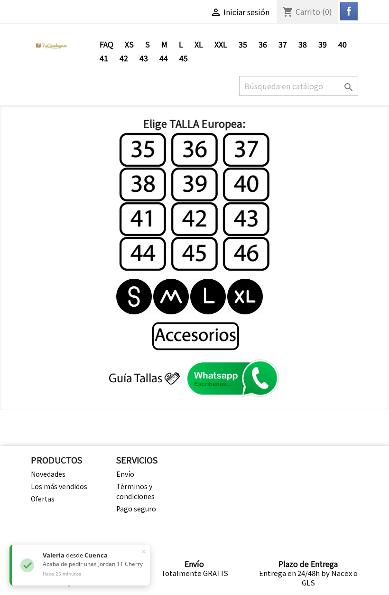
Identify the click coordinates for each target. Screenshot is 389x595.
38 (302, 44)
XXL (220, 44)
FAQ (106, 44)
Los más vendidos (59, 486)
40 (342, 44)
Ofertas (43, 498)
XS (129, 44)
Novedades (48, 474)
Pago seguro (136, 508)
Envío (125, 474)
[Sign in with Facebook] (349, 11)
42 (124, 58)
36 (263, 44)
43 (143, 58)
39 (322, 44)
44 (163, 58)
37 (282, 44)
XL (198, 44)
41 (104, 58)
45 (183, 58)
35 (243, 44)
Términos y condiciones (135, 491)
